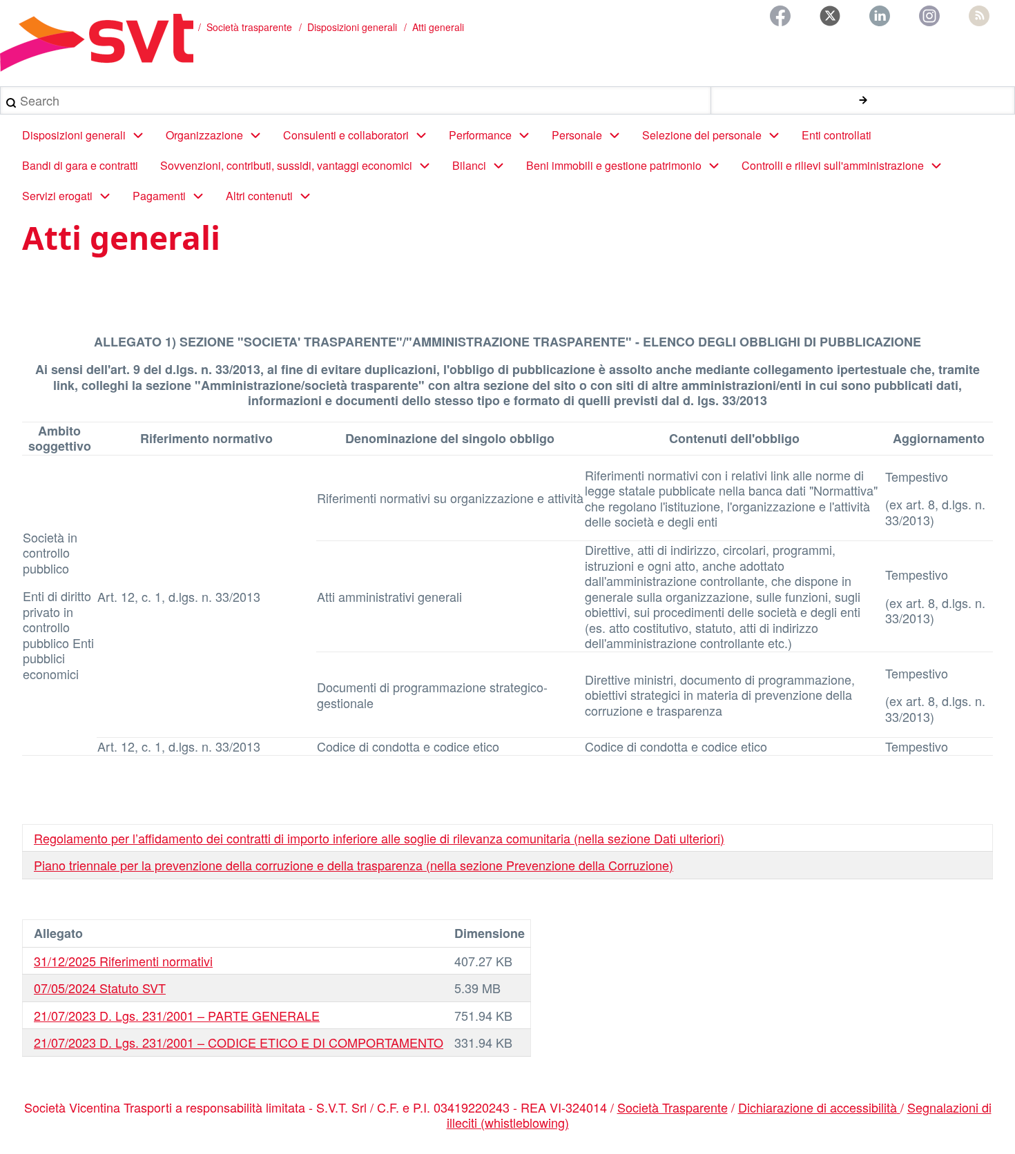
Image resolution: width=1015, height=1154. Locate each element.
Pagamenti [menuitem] (159, 196)
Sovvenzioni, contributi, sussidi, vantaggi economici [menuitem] (286, 165)
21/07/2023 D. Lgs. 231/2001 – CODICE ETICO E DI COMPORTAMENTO (238, 1042)
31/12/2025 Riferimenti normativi (123, 961)
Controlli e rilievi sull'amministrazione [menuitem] (833, 165)
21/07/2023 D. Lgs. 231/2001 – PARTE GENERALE (177, 1015)
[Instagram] (929, 16)
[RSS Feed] (979, 16)
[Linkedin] (880, 16)
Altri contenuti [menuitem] (259, 196)
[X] (830, 16)
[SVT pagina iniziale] (96, 43)
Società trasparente (249, 27)
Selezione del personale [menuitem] (702, 135)
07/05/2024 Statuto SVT (100, 988)
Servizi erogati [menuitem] (57, 196)
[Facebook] (780, 16)
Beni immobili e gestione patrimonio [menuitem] (614, 165)
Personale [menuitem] (577, 135)
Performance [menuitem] (480, 135)
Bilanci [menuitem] (469, 165)
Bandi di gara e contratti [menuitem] (80, 165)
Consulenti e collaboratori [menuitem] (346, 135)
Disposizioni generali (352, 27)
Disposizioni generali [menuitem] (74, 135)
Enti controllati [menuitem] (836, 135)
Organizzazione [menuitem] (204, 135)
